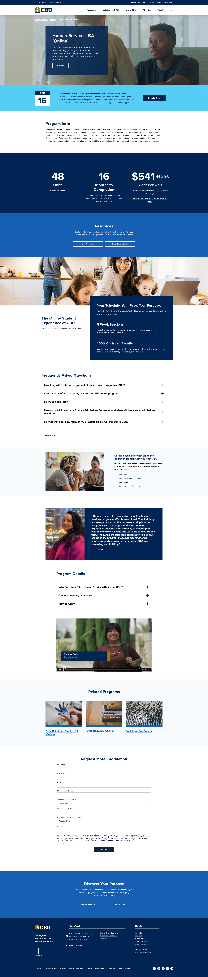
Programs (53, 20)
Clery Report (99, 968)
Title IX (89, 968)
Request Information (88, 905)
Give (159, 2)
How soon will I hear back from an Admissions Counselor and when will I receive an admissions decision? (99, 411)
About (160, 10)
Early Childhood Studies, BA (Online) (62, 732)
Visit (144, 2)
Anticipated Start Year (65, 809)
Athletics (147, 10)
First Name (61, 764)
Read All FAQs (50, 435)
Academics (91, 10)
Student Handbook (141, 941)
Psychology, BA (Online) (100, 731)
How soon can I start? (56, 402)
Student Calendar (141, 944)
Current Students (40, 2)
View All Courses (57, 190)
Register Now (154, 98)
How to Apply (67, 604)
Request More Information (108, 936)
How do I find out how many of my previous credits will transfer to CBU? (86, 422)
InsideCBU (138, 933)
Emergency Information (143, 952)
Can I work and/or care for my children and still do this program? (81, 393)
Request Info (135, 2)
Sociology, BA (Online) (139, 731)
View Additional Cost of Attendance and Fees (150, 200)
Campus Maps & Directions (109, 933)
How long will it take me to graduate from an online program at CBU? (84, 385)
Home (37, 20)
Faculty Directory (141, 950)
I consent (63, 843)
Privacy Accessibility (76, 968)
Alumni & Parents (55, 2)
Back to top (38, 955)
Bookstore (138, 947)
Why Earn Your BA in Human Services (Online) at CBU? (91, 587)
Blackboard (139, 938)
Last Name (61, 773)
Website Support (124, 968)
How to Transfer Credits (120, 244)
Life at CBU (131, 10)
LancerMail (138, 936)
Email (59, 782)
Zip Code (60, 826)
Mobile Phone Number (65, 791)
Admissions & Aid (111, 10)
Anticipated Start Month (66, 800)
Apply (152, 2)
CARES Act (111, 968)
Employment (104, 938)
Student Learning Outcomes (75, 595)
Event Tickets (168, 2)
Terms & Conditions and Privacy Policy (115, 840)
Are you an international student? (69, 817)
